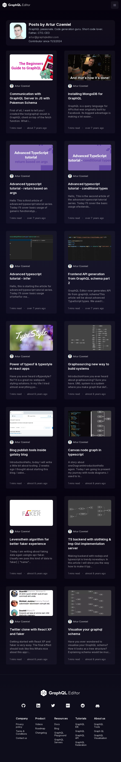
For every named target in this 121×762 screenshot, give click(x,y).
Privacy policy (20, 725)
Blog (56, 728)
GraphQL (79, 731)
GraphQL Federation (80, 743)
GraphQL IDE (79, 725)
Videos (39, 724)
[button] (114, 5)
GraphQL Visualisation (100, 736)
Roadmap (40, 728)
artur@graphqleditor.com (44, 37)
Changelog (41, 732)
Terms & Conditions (21, 732)
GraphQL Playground (60, 734)
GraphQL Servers (58, 741)
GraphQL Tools (98, 725)
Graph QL (99, 731)
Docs (57, 724)
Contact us (21, 738)
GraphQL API (79, 736)
